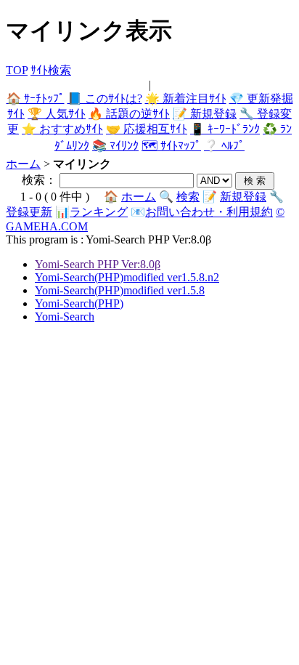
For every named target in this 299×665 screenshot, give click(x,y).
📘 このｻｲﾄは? (104, 98)
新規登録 (243, 196)
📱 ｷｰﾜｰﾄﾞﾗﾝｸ (225, 129)
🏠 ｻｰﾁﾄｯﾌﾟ (36, 98)
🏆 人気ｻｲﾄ (57, 114)
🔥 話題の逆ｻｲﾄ (129, 114)
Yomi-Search (64, 316)
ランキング (99, 212)
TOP (17, 70)
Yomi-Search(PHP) (79, 303)
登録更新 (29, 212)
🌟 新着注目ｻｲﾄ (185, 98)
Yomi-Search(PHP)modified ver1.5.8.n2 (127, 277)
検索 (188, 196)
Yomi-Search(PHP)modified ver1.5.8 (120, 290)
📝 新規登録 (205, 114)
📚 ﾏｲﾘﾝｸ (115, 146)
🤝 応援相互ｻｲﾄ (146, 129)
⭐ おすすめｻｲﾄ (62, 129)
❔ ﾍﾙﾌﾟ (224, 146)
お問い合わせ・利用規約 (209, 212)
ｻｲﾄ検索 (50, 70)
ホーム (23, 164)
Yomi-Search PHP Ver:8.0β (97, 264)
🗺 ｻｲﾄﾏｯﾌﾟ (171, 146)
